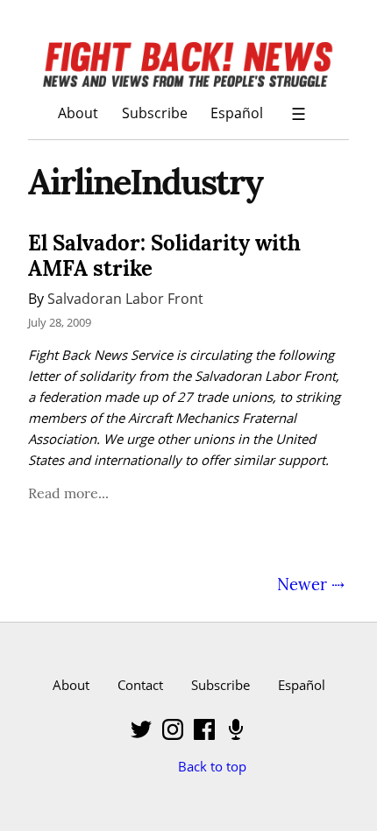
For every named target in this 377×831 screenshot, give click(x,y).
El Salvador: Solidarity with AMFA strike (164, 255)
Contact (140, 685)
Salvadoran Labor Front (125, 298)
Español (236, 112)
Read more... (68, 493)
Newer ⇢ (311, 584)
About (78, 112)
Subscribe (155, 112)
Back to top (212, 766)
